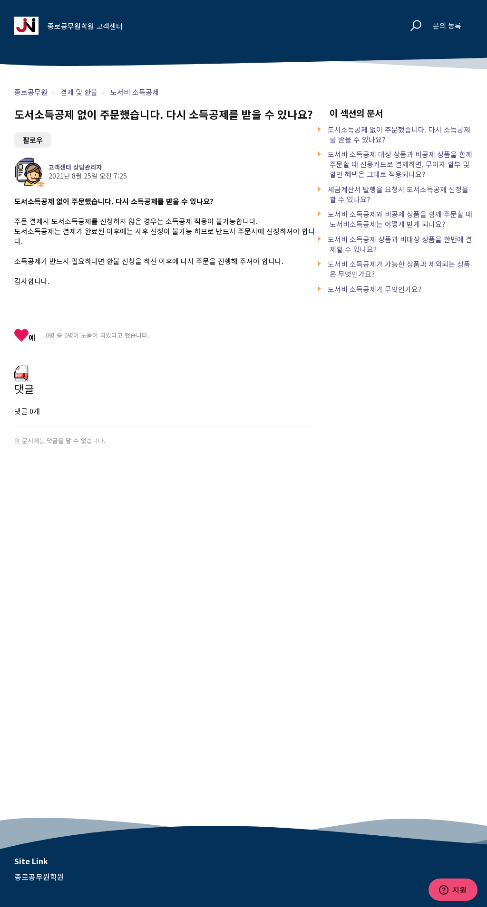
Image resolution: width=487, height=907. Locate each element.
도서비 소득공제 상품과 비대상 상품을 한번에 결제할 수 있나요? (400, 244)
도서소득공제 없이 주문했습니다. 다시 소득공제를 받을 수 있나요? (399, 134)
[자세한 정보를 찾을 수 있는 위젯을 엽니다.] (452, 890)
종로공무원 (31, 92)
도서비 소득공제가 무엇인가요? (374, 289)
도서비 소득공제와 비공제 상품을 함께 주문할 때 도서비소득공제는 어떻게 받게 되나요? (400, 219)
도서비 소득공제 (134, 92)
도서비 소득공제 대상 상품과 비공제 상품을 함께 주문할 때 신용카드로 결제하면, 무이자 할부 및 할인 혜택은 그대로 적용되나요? (400, 164)
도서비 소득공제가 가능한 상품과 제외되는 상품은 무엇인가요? (399, 269)
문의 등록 (447, 25)
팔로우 (33, 140)
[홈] (26, 26)
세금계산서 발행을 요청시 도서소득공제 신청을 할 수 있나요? (398, 194)
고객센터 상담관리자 (75, 166)
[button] (411, 26)
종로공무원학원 (39, 876)
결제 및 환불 (78, 92)
